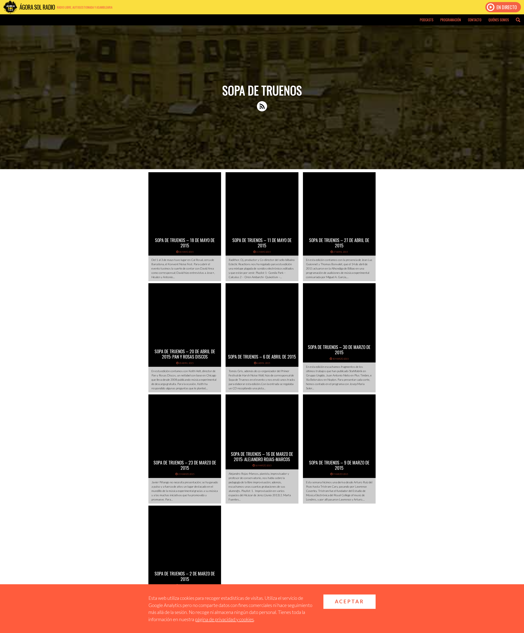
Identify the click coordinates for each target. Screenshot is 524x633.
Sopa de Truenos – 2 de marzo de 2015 (185, 576)
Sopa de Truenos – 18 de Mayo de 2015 (185, 243)
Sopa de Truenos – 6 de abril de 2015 (262, 356)
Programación (450, 19)
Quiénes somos (498, 19)
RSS (262, 106)
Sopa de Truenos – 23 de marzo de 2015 (185, 465)
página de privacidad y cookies (224, 619)
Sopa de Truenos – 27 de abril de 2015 (339, 243)
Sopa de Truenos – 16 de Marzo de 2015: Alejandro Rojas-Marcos (262, 456)
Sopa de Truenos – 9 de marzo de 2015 (339, 465)
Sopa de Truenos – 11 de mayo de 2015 (262, 243)
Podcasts (426, 19)
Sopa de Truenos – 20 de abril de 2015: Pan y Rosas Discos (185, 354)
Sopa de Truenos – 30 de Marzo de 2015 (339, 350)
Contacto (474, 19)
